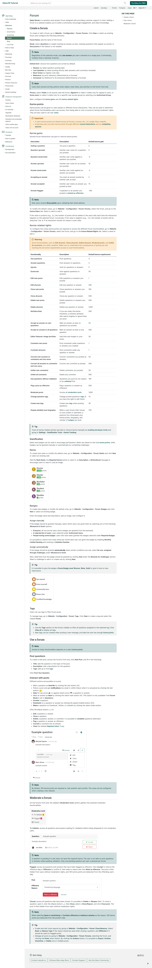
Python (114, 8)
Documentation (10, 152)
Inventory (8, 60)
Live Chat (10, 44)
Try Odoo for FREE (138, 3)
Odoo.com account (11, 127)
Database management (13, 97)
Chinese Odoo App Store (59, 960)
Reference (8, 142)
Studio (7, 89)
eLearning (10, 35)
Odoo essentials (10, 19)
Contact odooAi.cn (38, 960)
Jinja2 (130, 8)
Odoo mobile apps (11, 124)
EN (134, 8)
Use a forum (128, 20)
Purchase (8, 57)
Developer (8, 132)
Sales (7, 22)
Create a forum (129, 17)
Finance (8, 79)
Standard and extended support (13, 120)
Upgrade (8, 112)
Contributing (9, 146)
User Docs (9, 16)
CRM (6, 51)
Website (9, 29)
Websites (8, 25)
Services (8, 76)
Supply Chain (9, 73)
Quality (7, 67)
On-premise (9, 109)
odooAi (96, 8)
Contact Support (78, 960)
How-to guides (10, 138)
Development (9, 149)
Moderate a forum (130, 23)
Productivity (9, 86)
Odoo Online (9, 103)
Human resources (11, 83)
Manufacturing (10, 63)
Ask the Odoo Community (99, 960)
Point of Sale (9, 48)
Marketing (8, 54)
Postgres (122, 8)
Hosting (8, 100)
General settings (10, 92)
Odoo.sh (8, 106)
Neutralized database (12, 116)
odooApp (104, 8)
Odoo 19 (142, 8)
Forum (9, 38)
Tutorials (8, 135)
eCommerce (11, 32)
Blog (8, 41)
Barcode (8, 70)
